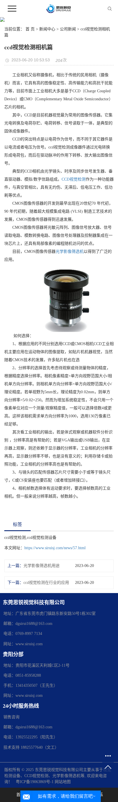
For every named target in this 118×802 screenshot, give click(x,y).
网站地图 (63, 782)
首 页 (30, 29)
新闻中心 (47, 29)
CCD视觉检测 (74, 179)
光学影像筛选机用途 (41, 566)
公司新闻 (68, 29)
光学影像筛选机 (70, 251)
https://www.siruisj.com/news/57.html (55, 548)
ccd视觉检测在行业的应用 (46, 582)
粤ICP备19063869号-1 (35, 782)
